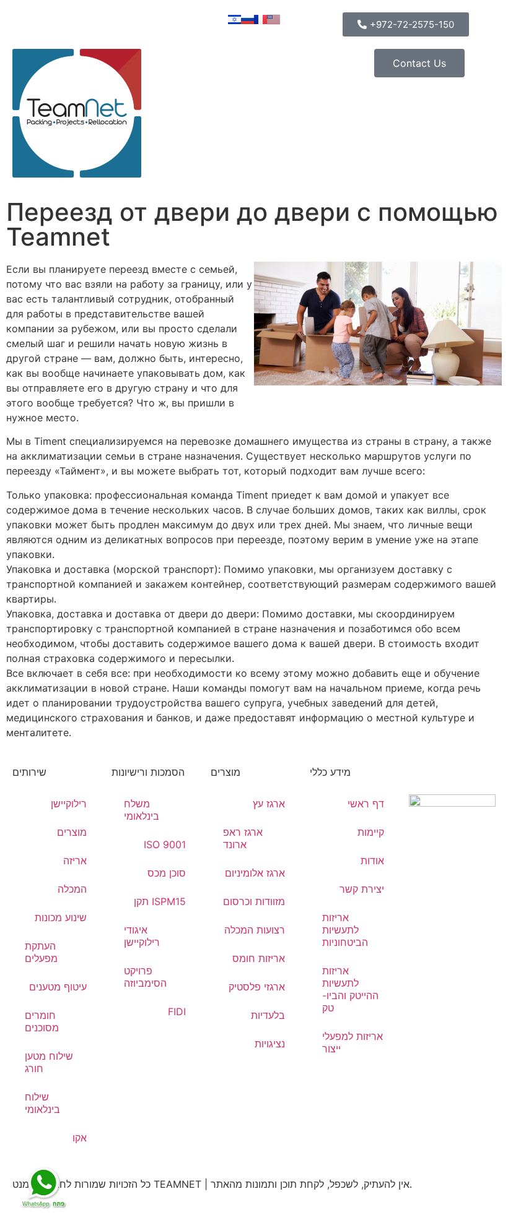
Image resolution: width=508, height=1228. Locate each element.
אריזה (75, 860)
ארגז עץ (269, 803)
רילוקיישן (69, 803)
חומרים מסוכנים (42, 1021)
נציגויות (270, 1043)
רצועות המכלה (254, 930)
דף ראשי (366, 803)
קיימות (370, 832)
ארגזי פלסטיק (257, 987)
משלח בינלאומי (141, 809)
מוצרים (72, 832)
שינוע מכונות (61, 917)
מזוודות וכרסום (254, 901)
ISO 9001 (165, 844)
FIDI (177, 1011)
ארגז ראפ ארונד (243, 838)
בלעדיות (268, 1015)
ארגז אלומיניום (255, 873)
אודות (372, 860)
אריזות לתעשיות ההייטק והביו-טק (350, 989)
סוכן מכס (166, 873)
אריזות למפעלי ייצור (352, 1042)
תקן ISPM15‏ (160, 901)
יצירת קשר (361, 889)
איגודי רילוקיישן (142, 936)
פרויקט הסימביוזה (145, 976)
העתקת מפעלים (41, 952)
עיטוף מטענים (58, 987)
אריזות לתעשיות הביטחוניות (345, 929)
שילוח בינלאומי (42, 1103)
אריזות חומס (258, 958)
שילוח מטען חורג (49, 1062)
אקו (79, 1137)
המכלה (72, 889)
